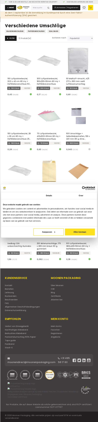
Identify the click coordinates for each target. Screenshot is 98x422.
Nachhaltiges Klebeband (16, 330)
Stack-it (9, 347)
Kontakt (8, 285)
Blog (53, 292)
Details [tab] (49, 195)
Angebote (55, 337)
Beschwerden (11, 299)
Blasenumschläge (15, 31)
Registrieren (56, 333)
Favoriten (55, 330)
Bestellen (9, 289)
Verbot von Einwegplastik (17, 326)
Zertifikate (56, 296)
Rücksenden (10, 296)
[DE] (31, 2)
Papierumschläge (36, 31)
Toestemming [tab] (17, 195)
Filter (12, 38)
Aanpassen (47, 232)
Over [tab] (81, 195)
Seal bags (53, 31)
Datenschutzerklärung (15, 310)
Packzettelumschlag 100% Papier (20, 337)
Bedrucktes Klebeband (15, 333)
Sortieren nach (59, 38)
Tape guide (10, 340)
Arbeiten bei (56, 299)
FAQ (7, 303)
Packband (9, 344)
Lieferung (9, 292)
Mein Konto (56, 326)
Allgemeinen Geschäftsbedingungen (22, 306)
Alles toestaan (80, 232)
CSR (53, 289)
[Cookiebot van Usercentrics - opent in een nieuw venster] (84, 188)
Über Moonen (57, 285)
